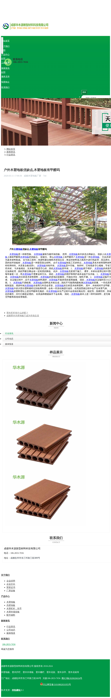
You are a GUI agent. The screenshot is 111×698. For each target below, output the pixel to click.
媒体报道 (28, 72)
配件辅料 (58, 58)
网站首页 (5, 41)
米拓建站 (16, 690)
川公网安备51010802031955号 (57, 684)
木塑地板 (10, 58)
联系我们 (5, 87)
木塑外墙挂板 (46, 58)
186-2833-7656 (20, 62)
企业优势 (10, 50)
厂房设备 (38, 50)
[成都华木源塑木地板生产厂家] (55, 29)
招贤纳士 (5, 82)
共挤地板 (19, 58)
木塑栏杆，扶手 (32, 58)
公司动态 (19, 72)
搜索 (84, 92)
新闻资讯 (5, 68)
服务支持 (5, 76)
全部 (3, 50)
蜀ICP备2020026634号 (71, 678)
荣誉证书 (28, 50)
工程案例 (5, 63)
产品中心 (5, 54)
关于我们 (5, 46)
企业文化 (19, 50)
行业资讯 (10, 72)
